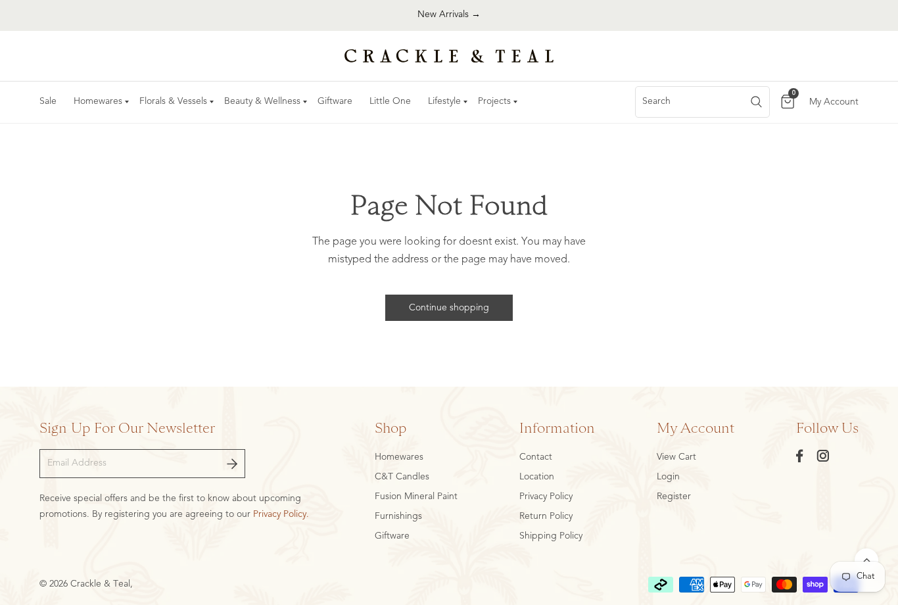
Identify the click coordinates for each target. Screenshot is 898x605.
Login (668, 476)
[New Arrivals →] (449, 15)
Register (674, 496)
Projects (494, 101)
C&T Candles (402, 476)
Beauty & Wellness (262, 101)
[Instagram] (823, 455)
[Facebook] (799, 455)
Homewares (98, 101)
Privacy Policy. (281, 514)
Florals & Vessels (173, 101)
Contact (535, 457)
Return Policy (546, 516)
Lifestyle (444, 101)
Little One (390, 101)
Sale (48, 101)
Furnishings (398, 516)
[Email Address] (232, 463)
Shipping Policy (550, 536)
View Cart (676, 457)
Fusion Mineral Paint (416, 496)
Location (536, 476)
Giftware (335, 101)
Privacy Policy (546, 496)
